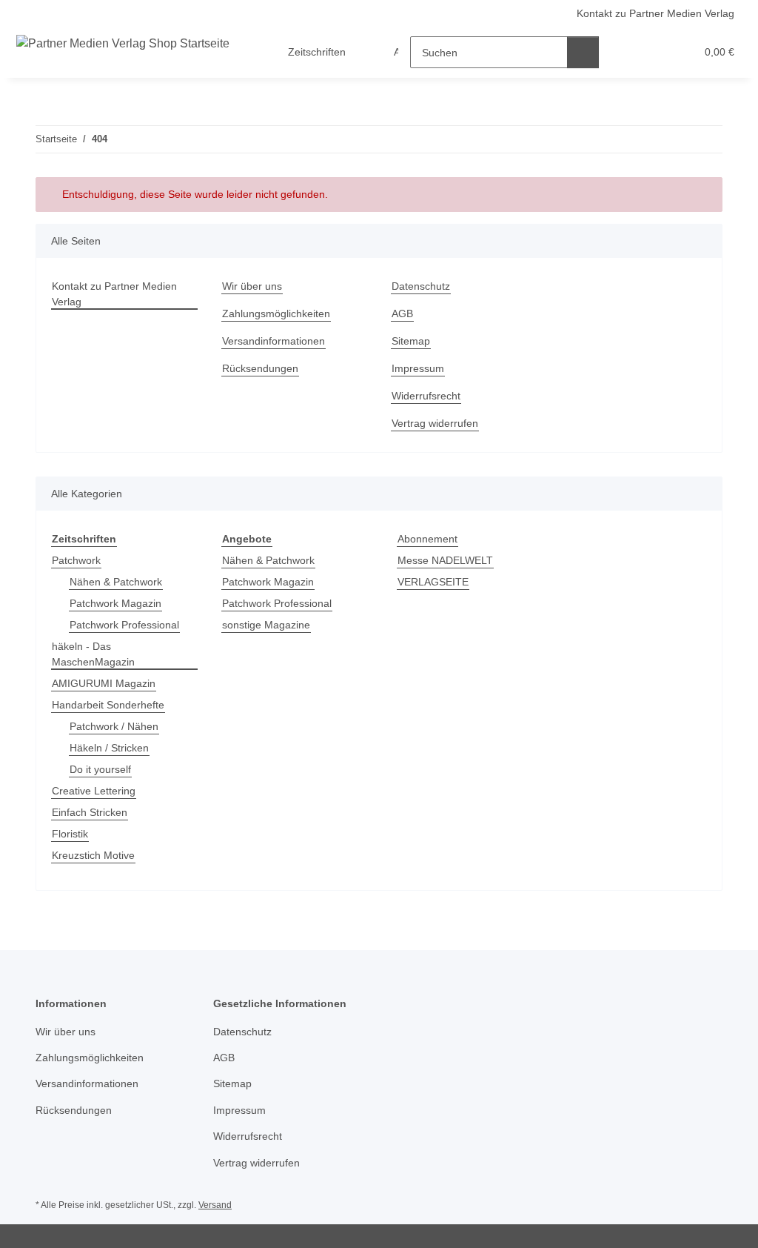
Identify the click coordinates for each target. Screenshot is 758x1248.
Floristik (70, 834)
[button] (627, 52)
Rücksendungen (260, 368)
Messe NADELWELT (445, 560)
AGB (402, 313)
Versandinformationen (273, 341)
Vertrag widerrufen (435, 423)
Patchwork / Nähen (114, 726)
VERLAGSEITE (433, 582)
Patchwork (76, 560)
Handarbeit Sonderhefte (108, 705)
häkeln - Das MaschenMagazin (93, 654)
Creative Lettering (93, 791)
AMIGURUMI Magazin (103, 683)
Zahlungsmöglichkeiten (276, 313)
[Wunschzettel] (656, 52)
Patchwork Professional (124, 625)
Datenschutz (421, 286)
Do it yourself (100, 769)
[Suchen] (583, 52)
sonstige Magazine (266, 625)
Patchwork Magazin (115, 603)
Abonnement (427, 539)
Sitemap (411, 341)
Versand (215, 1205)
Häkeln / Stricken (109, 748)
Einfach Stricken (89, 812)
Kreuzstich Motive (93, 855)
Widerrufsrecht (426, 396)
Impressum (418, 368)
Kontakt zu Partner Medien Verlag (655, 13)
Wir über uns (252, 286)
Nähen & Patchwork (116, 582)
